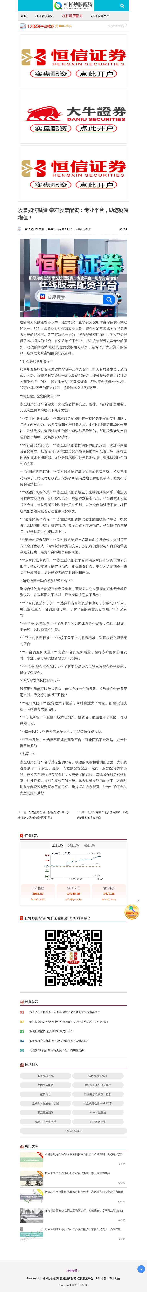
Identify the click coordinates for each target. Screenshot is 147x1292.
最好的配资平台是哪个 (97, 1085)
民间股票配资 (46, 1085)
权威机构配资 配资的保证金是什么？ (51, 1031)
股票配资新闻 (46, 1112)
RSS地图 (101, 1278)
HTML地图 (114, 1278)
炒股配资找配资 (97, 1076)
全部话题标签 (73, 1131)
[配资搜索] (122, 5)
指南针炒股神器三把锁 (97, 1094)
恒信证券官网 (116, 26)
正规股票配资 (98, 1121)
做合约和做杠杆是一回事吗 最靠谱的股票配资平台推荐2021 (65, 1012)
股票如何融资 (83, 229)
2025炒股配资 (97, 1112)
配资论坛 (45, 1094)
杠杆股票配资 (72, 15)
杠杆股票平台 (100, 16)
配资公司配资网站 (45, 1121)
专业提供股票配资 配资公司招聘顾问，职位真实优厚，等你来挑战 (68, 1021)
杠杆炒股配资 (44, 16)
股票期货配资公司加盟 (45, 1103)
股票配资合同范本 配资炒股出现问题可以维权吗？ (59, 1040)
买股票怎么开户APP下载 (97, 1103)
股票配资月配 (46, 1076)
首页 (24, 16)
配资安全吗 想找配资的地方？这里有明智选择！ (58, 1050)
